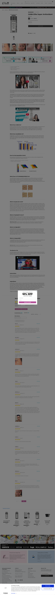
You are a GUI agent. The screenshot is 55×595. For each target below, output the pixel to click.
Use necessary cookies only (48, 588)
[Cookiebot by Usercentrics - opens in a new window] (5, 593)
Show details (13, 593)
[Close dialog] (36, 291)
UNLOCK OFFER (27, 302)
